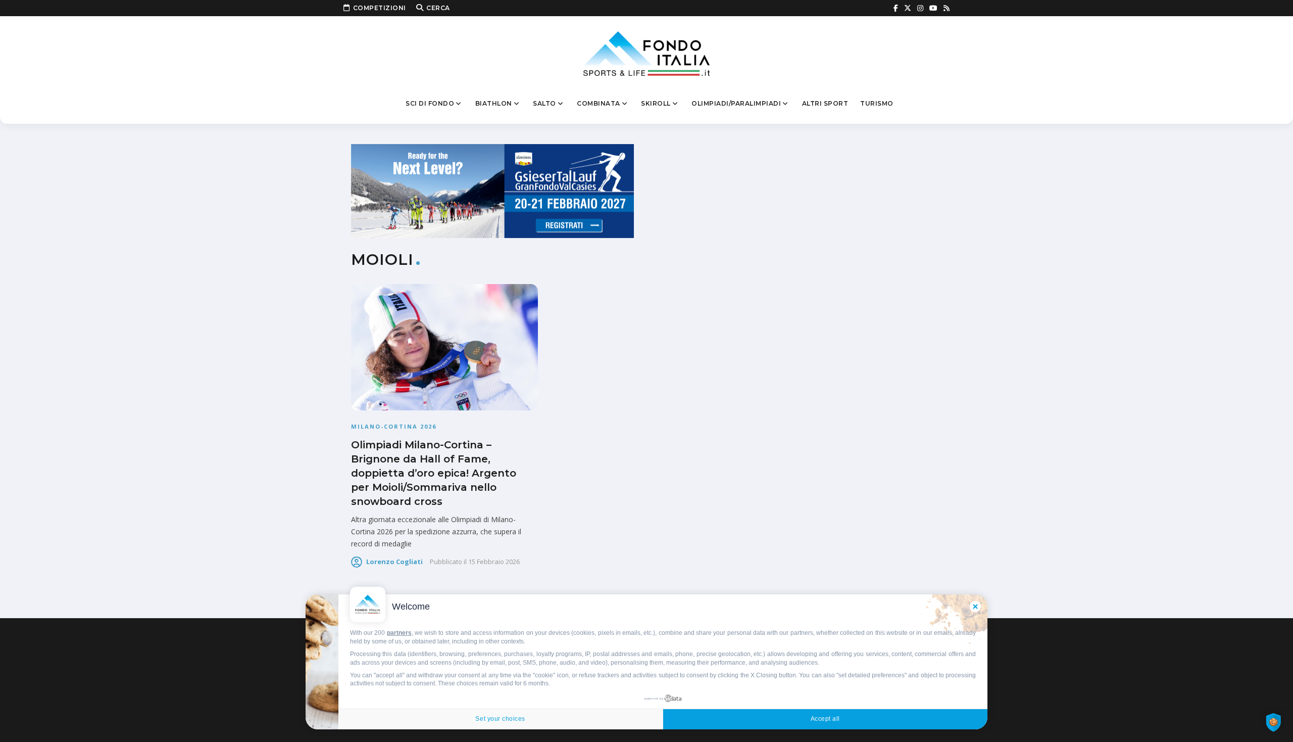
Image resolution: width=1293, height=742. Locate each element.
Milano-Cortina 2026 (393, 426)
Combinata (598, 103)
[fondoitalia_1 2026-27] (492, 190)
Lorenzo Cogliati (394, 561)
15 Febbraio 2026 (494, 561)
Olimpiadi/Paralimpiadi (736, 103)
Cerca (438, 8)
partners (399, 632)
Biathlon (493, 103)
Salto (544, 103)
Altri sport (825, 103)
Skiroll (656, 103)
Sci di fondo (430, 103)
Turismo (876, 103)
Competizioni (379, 8)
